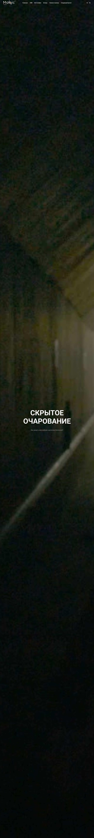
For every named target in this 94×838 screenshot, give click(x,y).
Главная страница (54, 3)
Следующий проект (66, 3)
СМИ (31, 3)
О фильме (25, 3)
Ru (90, 3)
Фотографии (37, 3)
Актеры (45, 3)
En (87, 3)
